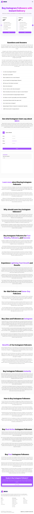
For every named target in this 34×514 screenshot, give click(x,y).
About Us (2, 499)
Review (4, 143)
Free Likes (13, 505)
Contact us (24, 499)
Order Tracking (25, 500)
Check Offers (17, 484)
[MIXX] (4, 491)
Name (3, 136)
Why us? (2, 500)
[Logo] (4, 2)
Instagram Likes (14, 500)
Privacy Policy (3, 504)
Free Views (13, 506)
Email (3, 138)
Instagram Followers (14, 499)
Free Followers (14, 504)
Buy (9, 32)
